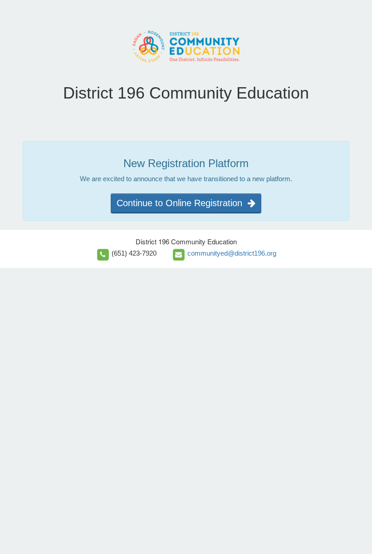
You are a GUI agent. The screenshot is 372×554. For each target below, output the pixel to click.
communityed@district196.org (231, 253)
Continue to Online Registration (182, 203)
